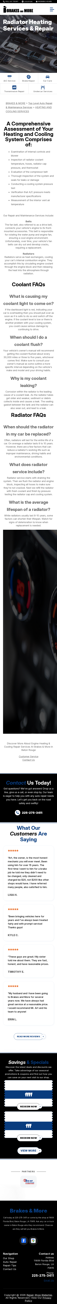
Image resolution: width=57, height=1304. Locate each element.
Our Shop (8, 1258)
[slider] (13, 850)
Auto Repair (10, 1262)
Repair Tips (9, 1265)
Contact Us (28, 760)
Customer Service (28, 756)
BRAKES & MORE (15, 103)
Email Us (49, 1280)
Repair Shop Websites (39, 1295)
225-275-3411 (21, 1217)
